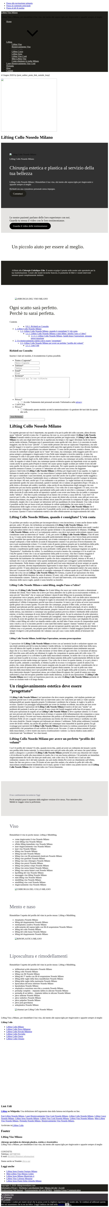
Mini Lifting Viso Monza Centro (20, 1174)
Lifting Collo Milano (15, 1027)
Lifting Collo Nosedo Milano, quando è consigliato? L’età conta (48, 331)
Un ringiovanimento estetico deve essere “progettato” (38, 341)
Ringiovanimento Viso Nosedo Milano (58, 1121)
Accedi (61, 1188)
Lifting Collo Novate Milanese (19, 1031)
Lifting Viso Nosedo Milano (82, 1118)
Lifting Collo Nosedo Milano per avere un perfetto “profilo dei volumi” (52, 343)
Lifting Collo (18, 1125)
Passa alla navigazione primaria (19, 3)
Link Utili (32, 345)
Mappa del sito (51, 1188)
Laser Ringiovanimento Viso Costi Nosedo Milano (46, 1116)
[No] (70, 1205)
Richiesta (19, 376)
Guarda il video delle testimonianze (30, 226)
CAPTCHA (20, 404)
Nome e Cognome (23, 360)
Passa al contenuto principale (18, 6)
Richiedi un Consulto (37, 326)
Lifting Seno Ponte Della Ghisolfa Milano (23, 1181)
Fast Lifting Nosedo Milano (12, 1116)
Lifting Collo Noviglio (15, 1034)
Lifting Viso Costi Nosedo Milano (54, 1118)
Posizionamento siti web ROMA (38, 1190)
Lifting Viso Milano (9, 12)
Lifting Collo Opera (14, 1036)
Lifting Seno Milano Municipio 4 (20, 1176)
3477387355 (15, 1154)
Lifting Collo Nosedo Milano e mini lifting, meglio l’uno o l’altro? (56, 333)
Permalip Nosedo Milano (30, 1121)
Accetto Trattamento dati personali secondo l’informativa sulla (52, 402)
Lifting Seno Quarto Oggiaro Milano (21, 1171)
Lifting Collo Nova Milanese (18, 1029)
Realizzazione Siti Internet (12, 1190)
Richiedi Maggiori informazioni (21, 1156)
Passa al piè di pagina (15, 8)
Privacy (18, 399)
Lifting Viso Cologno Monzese (19, 1178)
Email (18, 371)
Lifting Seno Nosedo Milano (27, 1118)
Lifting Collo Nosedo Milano (28, 329)
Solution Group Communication (67, 1190)
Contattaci (18, 193)
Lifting (4, 1111)
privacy (79, 402)
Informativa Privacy (9, 1188)
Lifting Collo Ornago (15, 1039)
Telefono (19, 365)
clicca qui (26, 1161)
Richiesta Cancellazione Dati (31, 1188)
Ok (67, 1205)
